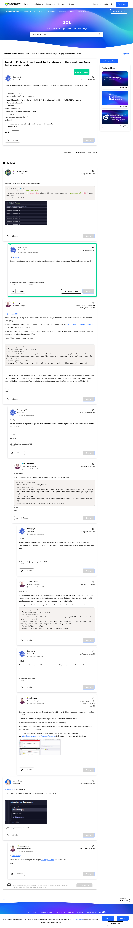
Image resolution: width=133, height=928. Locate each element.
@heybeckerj (16, 856)
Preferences (115, 924)
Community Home (12, 11)
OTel (40, 11)
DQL (27, 54)
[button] (108, 918)
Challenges (62, 11)
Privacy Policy (78, 920)
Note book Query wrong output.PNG (34, 562)
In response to (29, 252)
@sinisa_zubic (10, 789)
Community (82, 11)
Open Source (50, 11)
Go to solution (82, 72)
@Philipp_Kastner (47, 860)
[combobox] (66, 34)
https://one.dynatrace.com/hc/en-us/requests (38, 736)
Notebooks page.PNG (36, 282)
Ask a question (109, 61)
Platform (26, 11)
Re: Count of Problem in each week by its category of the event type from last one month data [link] (62, 54)
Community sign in (119, 11)
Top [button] (6, 899)
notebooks (15, 132)
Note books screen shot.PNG (21, 444)
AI (34, 11)
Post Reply (84, 885)
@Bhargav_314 (12, 314)
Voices (72, 11)
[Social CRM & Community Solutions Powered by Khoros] (125, 900)
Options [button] (126, 54)
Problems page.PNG (19, 282)
